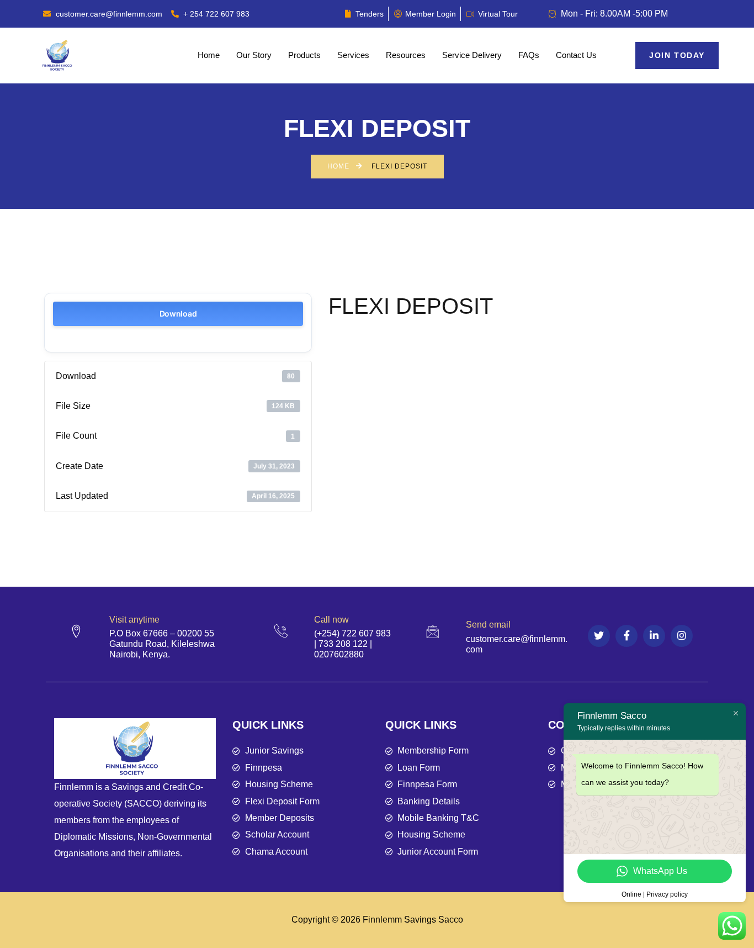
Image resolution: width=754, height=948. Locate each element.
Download (178, 313)
